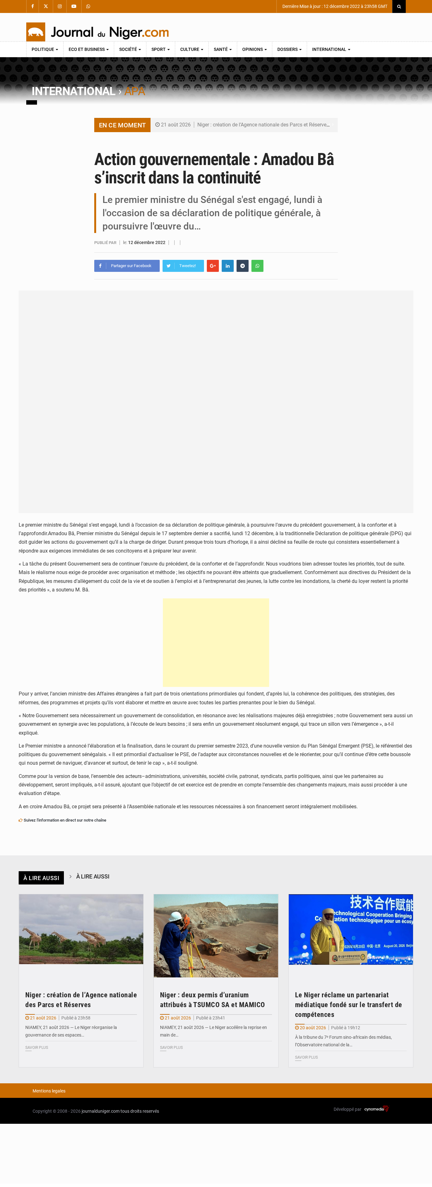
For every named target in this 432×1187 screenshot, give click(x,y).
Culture (190, 49)
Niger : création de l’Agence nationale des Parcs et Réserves (263, 125)
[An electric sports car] (81, 935)
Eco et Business (87, 49)
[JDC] (97, 31)
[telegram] (243, 266)
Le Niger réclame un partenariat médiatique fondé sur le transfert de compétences (348, 1005)
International (329, 49)
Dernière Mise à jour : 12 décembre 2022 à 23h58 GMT (334, 6)
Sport (159, 49)
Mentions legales (49, 1090)
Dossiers (288, 49)
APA (134, 91)
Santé (221, 49)
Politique (43, 49)
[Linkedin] (228, 266)
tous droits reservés (139, 1111)
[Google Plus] (213, 266)
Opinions (253, 49)
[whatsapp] (257, 266)
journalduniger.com (101, 1111)
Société (128, 49)
